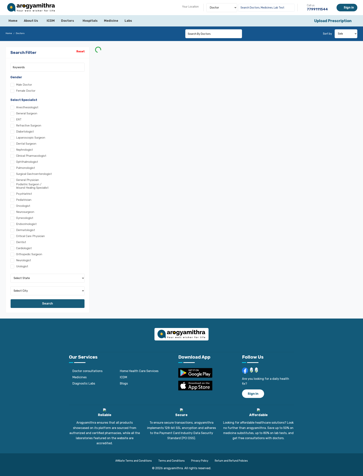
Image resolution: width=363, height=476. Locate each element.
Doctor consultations (87, 371)
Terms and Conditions (171, 460)
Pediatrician (23, 200)
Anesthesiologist (27, 107)
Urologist (22, 266)
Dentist (21, 242)
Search (47, 303)
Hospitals (90, 20)
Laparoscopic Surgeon (30, 137)
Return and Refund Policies (231, 460)
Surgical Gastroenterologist (34, 174)
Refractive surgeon (28, 125)
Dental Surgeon (26, 143)
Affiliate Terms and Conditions (133, 460)
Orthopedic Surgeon (29, 254)
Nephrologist (24, 149)
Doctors (67, 20)
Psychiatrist (24, 193)
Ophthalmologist (27, 162)
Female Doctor (25, 90)
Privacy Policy (199, 460)
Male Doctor (24, 84)
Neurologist (23, 260)
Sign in (348, 7)
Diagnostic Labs (83, 383)
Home (13, 20)
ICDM (51, 20)
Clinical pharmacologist (31, 155)
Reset (80, 51)
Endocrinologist (26, 224)
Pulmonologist (25, 168)
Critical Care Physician (30, 236)
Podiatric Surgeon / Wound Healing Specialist (32, 186)
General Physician (27, 180)
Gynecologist (24, 218)
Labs (128, 20)
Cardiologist (24, 248)
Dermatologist (25, 230)
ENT (19, 119)
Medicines (79, 377)
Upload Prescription (333, 21)
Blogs (124, 383)
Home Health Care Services (139, 371)
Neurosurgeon (25, 212)
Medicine (111, 20)
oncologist (23, 206)
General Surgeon (26, 113)
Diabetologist (25, 131)
